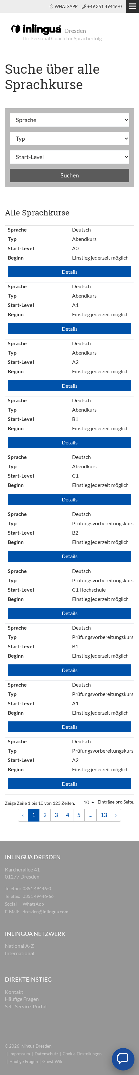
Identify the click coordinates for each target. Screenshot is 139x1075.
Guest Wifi (52, 1061)
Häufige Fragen (23, 1061)
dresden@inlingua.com (46, 911)
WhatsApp (67, 6)
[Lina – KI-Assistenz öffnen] (123, 1059)
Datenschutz (46, 1053)
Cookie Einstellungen (82, 1053)
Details (70, 272)
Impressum (19, 1053)
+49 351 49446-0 (104, 6)
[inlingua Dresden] (36, 29)
